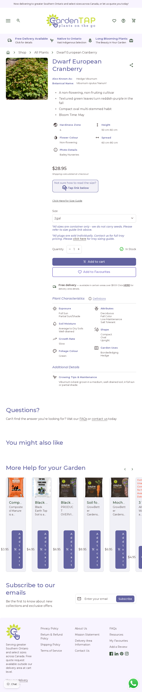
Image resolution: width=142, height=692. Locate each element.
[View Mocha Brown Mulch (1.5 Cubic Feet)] (119, 487)
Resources (116, 634)
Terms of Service (51, 650)
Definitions (99, 298)
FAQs (83, 419)
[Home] (71, 20)
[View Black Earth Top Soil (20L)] (42, 487)
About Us (81, 628)
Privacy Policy (49, 628)
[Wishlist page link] (114, 21)
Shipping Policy (50, 644)
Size (55, 211)
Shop (22, 52)
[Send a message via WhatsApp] (133, 683)
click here (79, 238)
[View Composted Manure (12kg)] (16, 487)
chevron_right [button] (132, 469)
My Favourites (118, 640)
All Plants (41, 52)
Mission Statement (87, 634)
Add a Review (118, 646)
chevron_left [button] (125, 469)
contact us (99, 419)
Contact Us (82, 650)
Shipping (57, 174)
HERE (127, 285)
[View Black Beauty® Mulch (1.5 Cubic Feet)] (67, 487)
